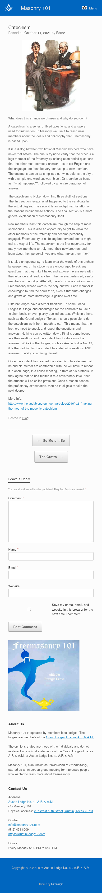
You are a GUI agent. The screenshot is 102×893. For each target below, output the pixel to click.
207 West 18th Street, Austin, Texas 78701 (63, 811)
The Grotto (51, 456)
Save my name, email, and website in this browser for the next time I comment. (72, 609)
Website (13, 586)
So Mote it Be (51, 440)
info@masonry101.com (24, 824)
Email (13, 567)
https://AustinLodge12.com (26, 834)
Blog (25, 418)
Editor (60, 32)
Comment (16, 498)
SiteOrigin (57, 884)
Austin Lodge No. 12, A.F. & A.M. (67, 867)
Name (13, 549)
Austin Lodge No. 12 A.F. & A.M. (31, 801)
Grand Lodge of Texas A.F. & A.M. (70, 737)
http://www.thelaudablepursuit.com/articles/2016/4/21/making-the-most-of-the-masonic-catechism (50, 406)
